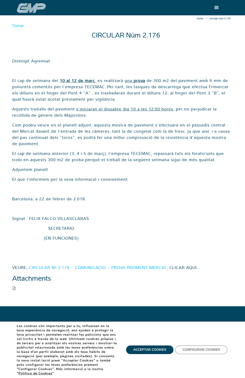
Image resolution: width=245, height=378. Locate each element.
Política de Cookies (35, 373)
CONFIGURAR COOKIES (201, 349)
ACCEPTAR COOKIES (149, 349)
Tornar (18, 25)
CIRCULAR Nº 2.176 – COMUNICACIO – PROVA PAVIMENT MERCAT (98, 267)
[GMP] (31, 7)
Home (200, 18)
